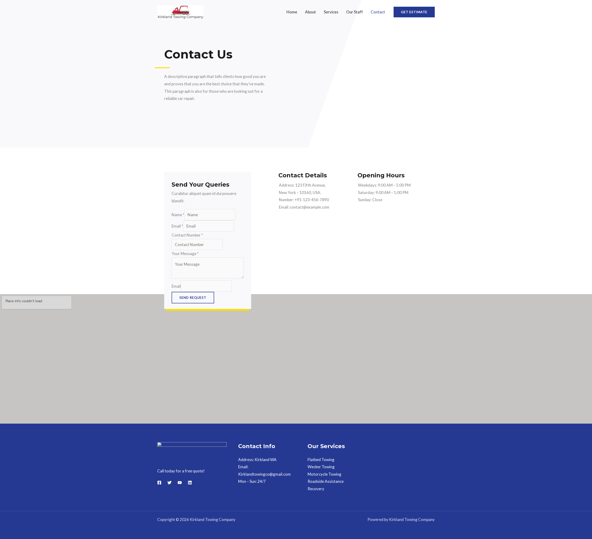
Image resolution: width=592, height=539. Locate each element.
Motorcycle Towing (324, 474)
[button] (414, 12)
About (310, 11)
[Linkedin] (190, 482)
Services (331, 11)
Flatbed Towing (321, 459)
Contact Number (187, 235)
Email (177, 226)
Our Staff (354, 11)
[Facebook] (159, 482)
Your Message (185, 253)
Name (178, 214)
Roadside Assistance (326, 481)
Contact (378, 11)
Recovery (316, 488)
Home (292, 11)
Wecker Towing (321, 466)
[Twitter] (169, 482)
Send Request (192, 297)
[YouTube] (180, 482)
